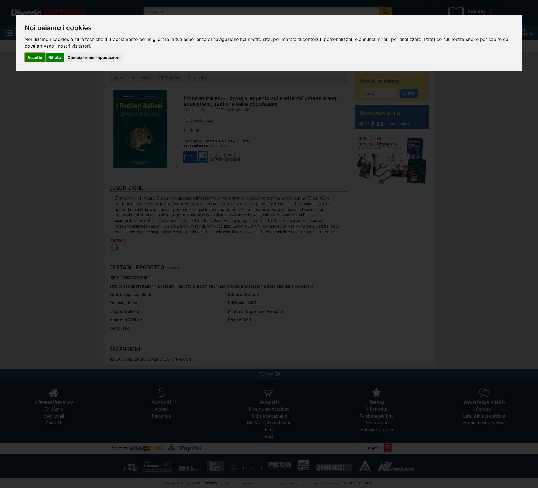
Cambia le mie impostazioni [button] (94, 57)
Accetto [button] (34, 57)
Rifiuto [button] (54, 57)
